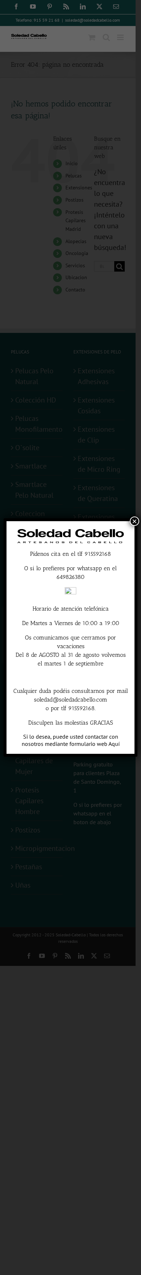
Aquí (114, 743)
